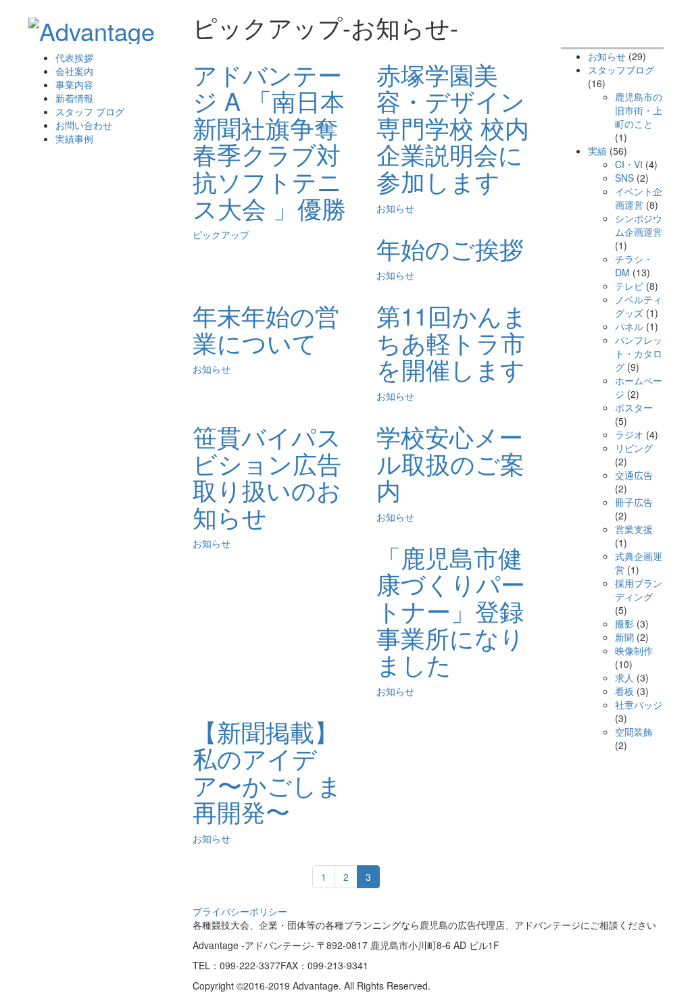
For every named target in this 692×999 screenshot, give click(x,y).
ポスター (634, 407)
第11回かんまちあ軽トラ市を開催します (451, 342)
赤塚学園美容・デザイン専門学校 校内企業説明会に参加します (452, 127)
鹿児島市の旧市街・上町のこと (638, 110)
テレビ (629, 285)
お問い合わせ (83, 125)
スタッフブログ (621, 69)
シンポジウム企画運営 (638, 224)
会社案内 (74, 71)
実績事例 (74, 138)
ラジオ (629, 434)
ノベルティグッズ (638, 305)
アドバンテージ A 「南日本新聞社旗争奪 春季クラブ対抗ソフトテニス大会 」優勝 (269, 141)
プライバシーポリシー (240, 911)
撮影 (624, 623)
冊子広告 (634, 502)
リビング (634, 448)
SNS (624, 177)
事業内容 (74, 84)
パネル (629, 326)
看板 (624, 691)
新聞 (624, 637)
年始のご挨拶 (450, 248)
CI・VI (629, 164)
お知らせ (395, 208)
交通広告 (634, 475)
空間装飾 (634, 731)
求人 (624, 677)
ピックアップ (221, 234)
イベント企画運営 (638, 197)
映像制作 (634, 650)
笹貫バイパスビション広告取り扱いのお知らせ (267, 476)
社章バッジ (638, 704)
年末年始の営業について (266, 328)
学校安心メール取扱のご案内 (450, 463)
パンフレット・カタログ (638, 353)
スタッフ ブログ (89, 111)
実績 (597, 150)
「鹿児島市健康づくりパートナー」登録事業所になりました (450, 610)
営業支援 (634, 529)
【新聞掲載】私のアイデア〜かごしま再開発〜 (267, 771)
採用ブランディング (638, 589)
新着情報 (74, 98)
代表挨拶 (74, 57)
